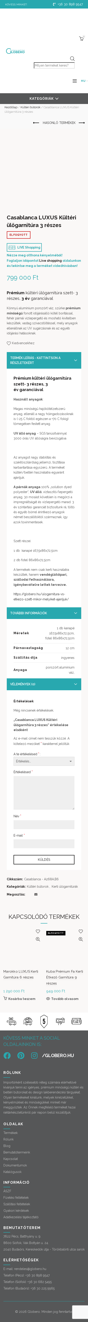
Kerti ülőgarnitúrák (65, 886)
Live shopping (50, 260)
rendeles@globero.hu (30, 1269)
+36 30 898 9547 (70, 4)
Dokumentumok (15, 1165)
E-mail (19, 835)
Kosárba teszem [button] (21, 999)
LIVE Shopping (28, 247)
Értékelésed (23, 772)
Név (17, 816)
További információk (28, 613)
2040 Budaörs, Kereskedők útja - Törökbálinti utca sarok (44, 1249)
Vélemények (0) (22, 684)
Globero (34, 1311)
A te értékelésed (26, 754)
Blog (6, 1146)
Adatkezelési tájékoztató (21, 1217)
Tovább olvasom (65, 999)
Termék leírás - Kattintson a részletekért (35, 360)
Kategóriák (42, 99)
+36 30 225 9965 (43, 1288)
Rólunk (8, 1139)
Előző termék (36, 123)
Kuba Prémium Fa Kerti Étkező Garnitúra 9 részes (64, 977)
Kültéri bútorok (30, 107)
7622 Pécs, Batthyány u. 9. (22, 1236)
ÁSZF (7, 1191)
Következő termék (81, 123)
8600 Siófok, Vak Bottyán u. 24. (26, 1243)
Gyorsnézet (38, 939)
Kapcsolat (10, 1159)
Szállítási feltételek (16, 1204)
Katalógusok (12, 1172)
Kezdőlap (11, 107)
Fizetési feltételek (16, 1197)
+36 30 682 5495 (40, 1282)
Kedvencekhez (23, 343)
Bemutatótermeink (16, 1152)
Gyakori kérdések (16, 1210)
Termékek (10, 1133)
